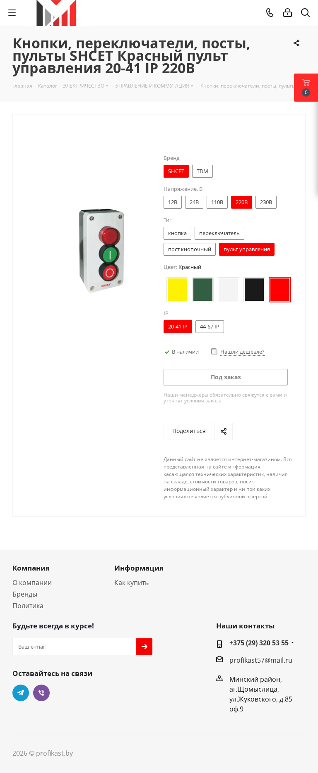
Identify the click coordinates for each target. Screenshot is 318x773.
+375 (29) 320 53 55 (259, 642)
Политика (27, 605)
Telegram (20, 693)
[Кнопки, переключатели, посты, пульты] (100, 249)
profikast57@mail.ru (260, 660)
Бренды (24, 594)
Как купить (131, 582)
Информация (139, 568)
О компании (32, 582)
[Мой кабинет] (287, 12)
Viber (41, 693)
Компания (31, 568)
